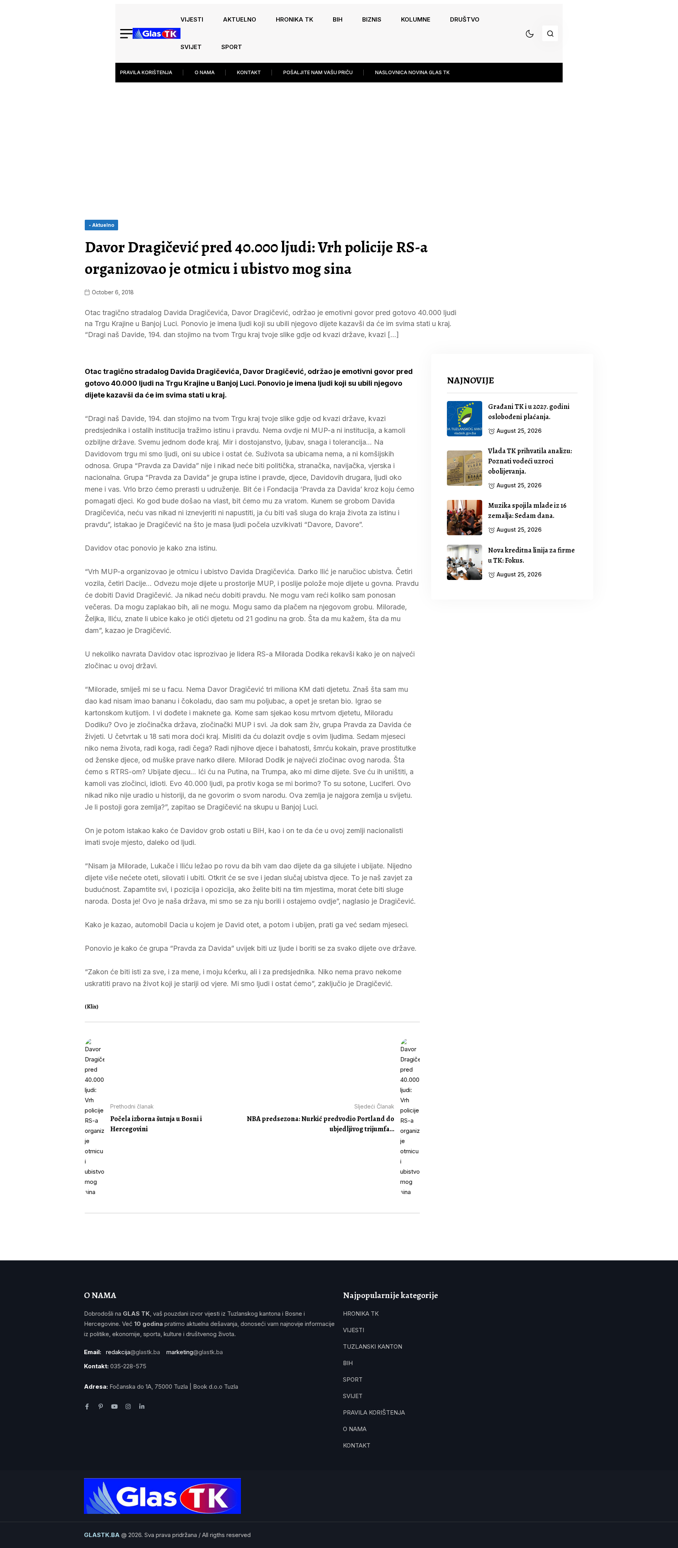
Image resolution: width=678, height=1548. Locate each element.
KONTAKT (249, 72)
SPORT (231, 47)
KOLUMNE (415, 19)
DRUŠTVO (464, 19)
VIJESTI (191, 19)
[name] (156, 33)
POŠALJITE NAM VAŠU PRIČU (318, 72)
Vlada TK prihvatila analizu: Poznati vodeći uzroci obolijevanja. (530, 461)
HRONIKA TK (294, 19)
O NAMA (205, 72)
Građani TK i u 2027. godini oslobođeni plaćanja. (529, 411)
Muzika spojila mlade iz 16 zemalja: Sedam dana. (527, 510)
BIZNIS (371, 19)
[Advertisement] (339, 141)
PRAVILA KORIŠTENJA (146, 72)
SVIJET (191, 47)
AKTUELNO (239, 19)
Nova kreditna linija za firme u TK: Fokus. (531, 555)
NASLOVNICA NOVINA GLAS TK (412, 72)
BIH (338, 19)
